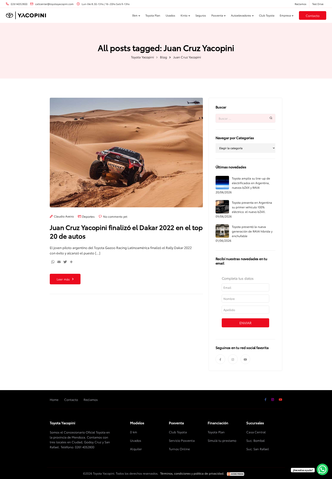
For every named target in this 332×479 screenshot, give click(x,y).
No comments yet (115, 216)
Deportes (88, 216)
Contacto (313, 15)
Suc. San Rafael (257, 449)
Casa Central (256, 432)
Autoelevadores (241, 15)
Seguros (200, 15)
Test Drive (317, 4)
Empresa (285, 15)
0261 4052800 (84, 447)
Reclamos (300, 4)
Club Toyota (266, 15)
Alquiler (136, 449)
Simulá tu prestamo (222, 440)
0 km (133, 432)
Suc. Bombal (255, 440)
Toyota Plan (152, 15)
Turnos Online (179, 449)
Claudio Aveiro (64, 216)
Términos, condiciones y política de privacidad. (192, 473)
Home (54, 399)
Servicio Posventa (182, 440)
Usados (170, 15)
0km (135, 15)
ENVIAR (245, 322)
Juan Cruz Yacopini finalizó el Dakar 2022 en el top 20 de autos (126, 231)
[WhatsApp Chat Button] (322, 469)
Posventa (217, 15)
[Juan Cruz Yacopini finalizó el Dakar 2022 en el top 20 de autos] (126, 155)
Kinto (184, 15)
